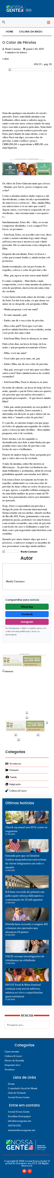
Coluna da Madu (30, 31)
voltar (5, 58)
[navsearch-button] (5, 22)
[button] (48, 22)
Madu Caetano (15, 581)
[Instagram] (29, 1171)
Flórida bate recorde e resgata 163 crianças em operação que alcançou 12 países (26, 928)
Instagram (27, 621)
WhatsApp (27, 606)
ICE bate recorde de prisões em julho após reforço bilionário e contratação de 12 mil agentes (24, 895)
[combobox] (27, 1025)
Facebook (27, 614)
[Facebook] (24, 1171)
